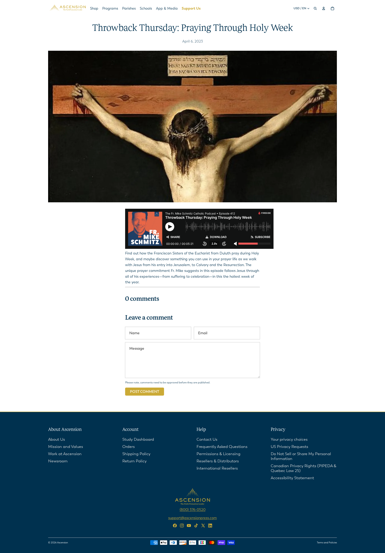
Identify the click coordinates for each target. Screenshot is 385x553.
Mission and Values (65, 446)
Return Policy (134, 461)
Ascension (62, 542)
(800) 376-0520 (193, 509)
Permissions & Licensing (218, 454)
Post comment (144, 391)
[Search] (315, 8)
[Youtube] (188, 525)
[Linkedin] (210, 525)
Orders (128, 446)
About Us (56, 439)
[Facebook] (174, 525)
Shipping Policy (136, 454)
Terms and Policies (327, 542)
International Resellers (217, 468)
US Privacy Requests (289, 446)
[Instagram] (181, 525)
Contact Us (207, 439)
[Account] (323, 8)
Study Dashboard (138, 439)
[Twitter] (203, 525)
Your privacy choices (289, 439)
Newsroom (58, 461)
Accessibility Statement (292, 478)
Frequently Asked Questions (222, 446)
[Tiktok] (196, 525)
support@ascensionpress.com (192, 518)
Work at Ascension (65, 454)
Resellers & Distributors (218, 461)
